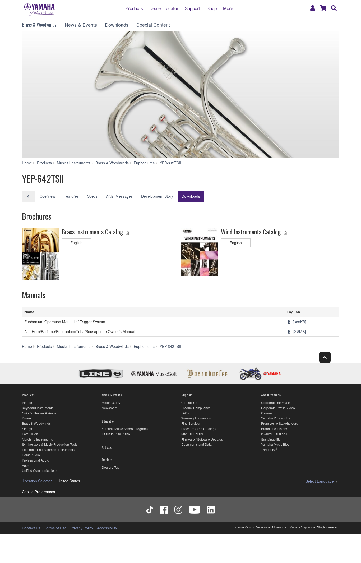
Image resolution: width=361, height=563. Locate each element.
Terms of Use (55, 527)
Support (192, 8)
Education (108, 421)
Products (134, 8)
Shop (212, 8)
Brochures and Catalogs (198, 428)
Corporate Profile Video (278, 407)
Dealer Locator (163, 8)
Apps (25, 465)
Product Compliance (196, 407)
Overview (47, 196)
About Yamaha (271, 395)
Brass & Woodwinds (39, 24)
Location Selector (37, 480)
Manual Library (192, 434)
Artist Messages (119, 196)
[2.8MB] (299, 331)
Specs (92, 196)
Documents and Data (196, 444)
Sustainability (270, 439)
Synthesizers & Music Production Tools (49, 444)
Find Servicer (190, 423)
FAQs (185, 413)
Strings (27, 428)
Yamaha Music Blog (275, 444)
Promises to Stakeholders (279, 423)
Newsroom (109, 407)
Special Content (153, 24)
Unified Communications (39, 470)
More (228, 8)
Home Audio (31, 455)
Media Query (111, 402)
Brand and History (274, 428)
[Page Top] (325, 357)
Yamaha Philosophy (275, 418)
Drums (26, 418)
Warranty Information (196, 418)
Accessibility (107, 527)
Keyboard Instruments (37, 407)
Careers (267, 413)
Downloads (116, 24)
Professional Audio (35, 460)
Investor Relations (274, 434)
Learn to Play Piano (116, 434)
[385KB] (299, 321)
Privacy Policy (81, 527)
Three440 (268, 449)
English (76, 242)
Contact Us (189, 402)
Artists (107, 447)
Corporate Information (277, 402)
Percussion (30, 434)
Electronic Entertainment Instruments (48, 449)
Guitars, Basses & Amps (39, 413)
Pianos (27, 402)
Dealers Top (110, 467)
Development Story (157, 196)
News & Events (81, 24)
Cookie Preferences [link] (38, 491)
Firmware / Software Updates (202, 439)
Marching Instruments (37, 439)
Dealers (107, 459)
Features (71, 196)
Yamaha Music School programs (125, 428)
